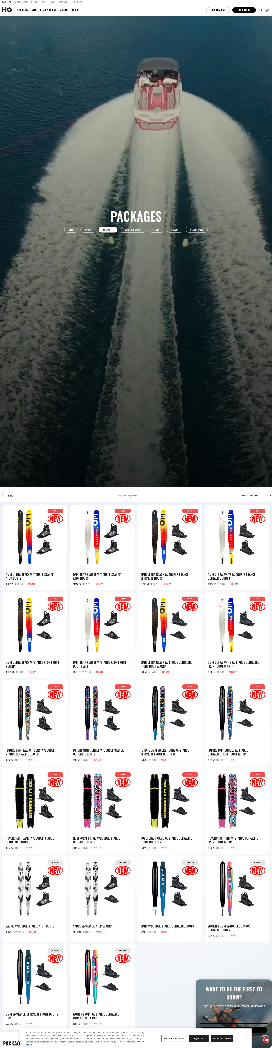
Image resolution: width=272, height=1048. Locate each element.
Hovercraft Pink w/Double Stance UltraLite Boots (96, 840)
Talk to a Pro (218, 10)
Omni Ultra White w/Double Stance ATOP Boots (97, 576)
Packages (108, 229)
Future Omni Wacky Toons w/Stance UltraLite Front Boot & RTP (164, 752)
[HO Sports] (7, 10)
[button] (267, 10)
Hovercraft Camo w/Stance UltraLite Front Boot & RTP (166, 840)
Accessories (196, 229)
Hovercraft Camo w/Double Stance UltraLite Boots (30, 840)
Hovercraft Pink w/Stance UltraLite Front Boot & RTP (233, 840)
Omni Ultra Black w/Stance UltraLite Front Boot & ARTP (166, 664)
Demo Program (48, 10)
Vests (156, 229)
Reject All (198, 1038)
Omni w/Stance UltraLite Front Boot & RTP (32, 1016)
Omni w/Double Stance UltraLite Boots (167, 926)
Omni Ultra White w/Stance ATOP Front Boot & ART (99, 664)
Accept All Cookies (222, 1038)
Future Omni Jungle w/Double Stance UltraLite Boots (98, 752)
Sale (33, 10)
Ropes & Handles (133, 229)
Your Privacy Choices (173, 1038)
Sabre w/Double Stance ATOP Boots (30, 926)
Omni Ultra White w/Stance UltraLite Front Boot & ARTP (233, 664)
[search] (260, 10)
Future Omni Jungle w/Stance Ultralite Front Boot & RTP (228, 752)
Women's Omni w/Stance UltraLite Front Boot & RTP (96, 1016)
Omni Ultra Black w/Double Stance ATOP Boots (30, 576)
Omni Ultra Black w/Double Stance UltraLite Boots (164, 576)
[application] (265, 1038)
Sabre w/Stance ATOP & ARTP (92, 926)
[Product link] (35, 547)
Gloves (175, 229)
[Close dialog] (268, 983)
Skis (71, 229)
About (63, 10)
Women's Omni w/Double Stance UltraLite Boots (229, 928)
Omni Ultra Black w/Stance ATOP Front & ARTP (32, 664)
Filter (9, 495)
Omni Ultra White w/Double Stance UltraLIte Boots (231, 576)
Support (76, 10)
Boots (88, 229)
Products (22, 10)
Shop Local (244, 10)
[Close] (246, 1037)
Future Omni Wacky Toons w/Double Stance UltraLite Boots (30, 752)
